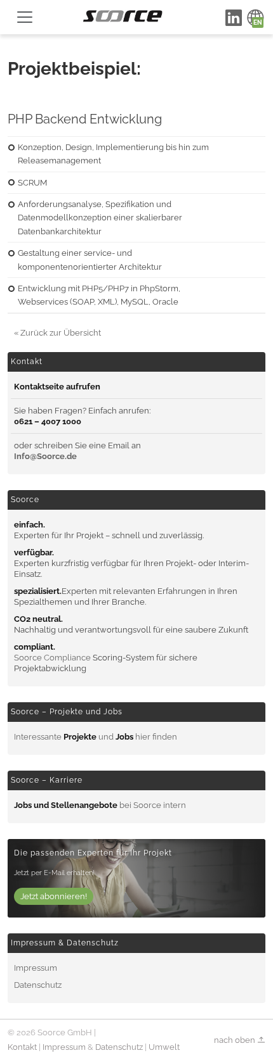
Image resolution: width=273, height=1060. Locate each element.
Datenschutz (38, 985)
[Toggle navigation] (25, 17)
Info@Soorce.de (45, 456)
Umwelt (164, 1047)
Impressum (35, 968)
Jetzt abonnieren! (53, 896)
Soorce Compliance (52, 657)
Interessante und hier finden (95, 736)
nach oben (235, 1040)
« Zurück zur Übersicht (57, 333)
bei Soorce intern (100, 805)
